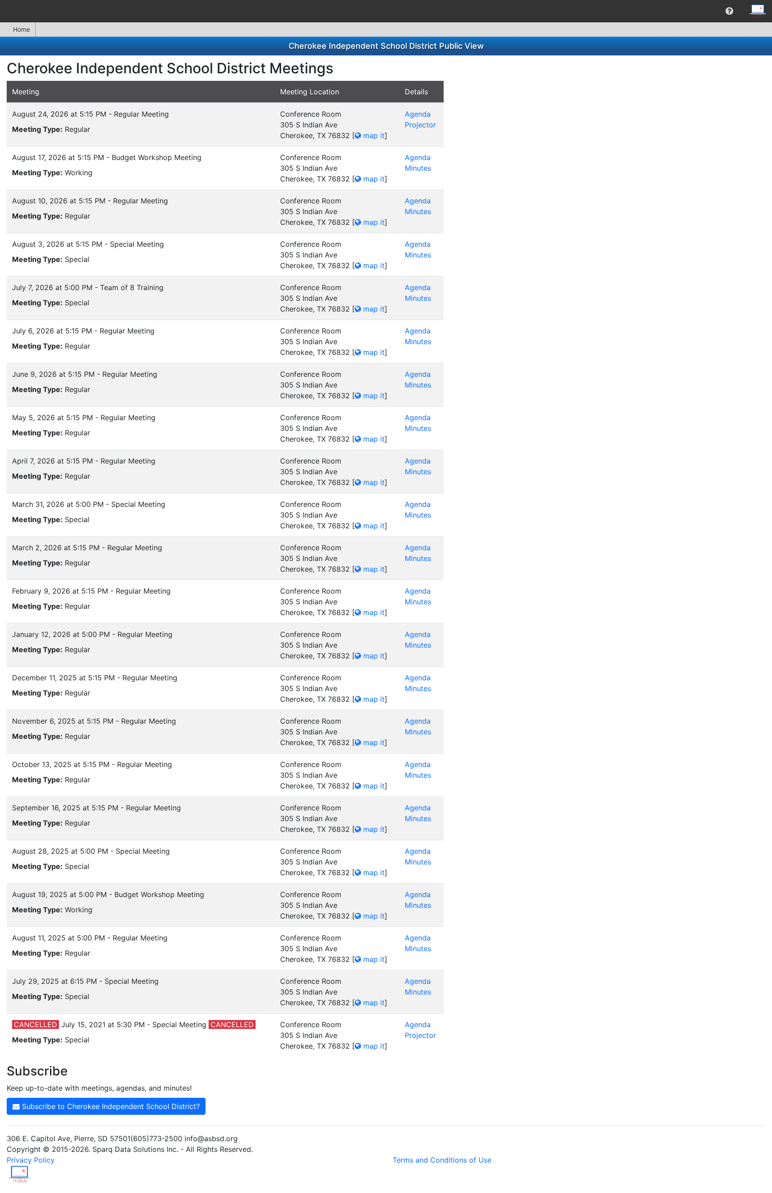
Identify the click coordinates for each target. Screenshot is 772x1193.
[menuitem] (729, 11)
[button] (729, 11)
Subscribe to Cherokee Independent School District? (110, 1106)
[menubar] (386, 11)
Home (21, 29)
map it (373, 135)
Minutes (418, 168)
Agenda (418, 114)
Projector (420, 124)
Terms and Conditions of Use (442, 1159)
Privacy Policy (31, 1159)
